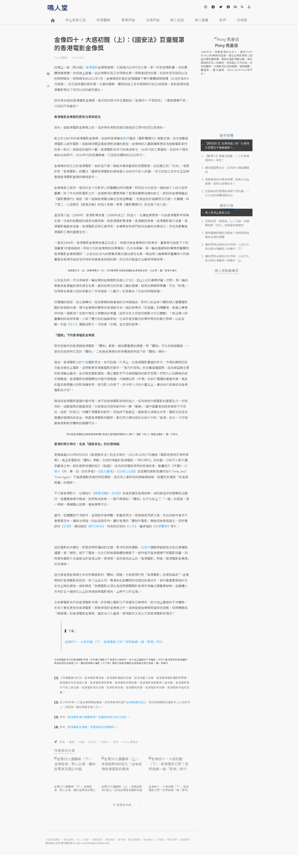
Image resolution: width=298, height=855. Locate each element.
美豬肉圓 (101, 493)
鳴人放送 (177, 19)
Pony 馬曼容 (61, 57)
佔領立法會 (126, 471)
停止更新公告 (75, 19)
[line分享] (48, 73)
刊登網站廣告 (53, 839)
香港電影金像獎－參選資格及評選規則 (91, 727)
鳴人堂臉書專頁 (227, 270)
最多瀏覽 (227, 135)
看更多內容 (124, 805)
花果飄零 (161, 526)
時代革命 (96, 526)
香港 (62, 742)
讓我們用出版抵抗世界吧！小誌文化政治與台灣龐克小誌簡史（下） (227, 246)
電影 (71, 742)
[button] (48, 85)
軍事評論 (128, 19)
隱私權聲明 (134, 839)
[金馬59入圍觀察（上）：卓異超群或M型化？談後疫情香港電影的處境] (122, 770)
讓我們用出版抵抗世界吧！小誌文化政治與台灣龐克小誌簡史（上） (227, 258)
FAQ (79, 839)
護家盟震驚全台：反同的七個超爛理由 (227, 169)
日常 (66, 526)
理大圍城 (106, 471)
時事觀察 (104, 19)
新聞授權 (97, 839)
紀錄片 (105, 742)
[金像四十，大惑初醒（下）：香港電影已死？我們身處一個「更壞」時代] (169, 770)
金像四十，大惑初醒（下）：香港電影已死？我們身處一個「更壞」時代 (114, 641)
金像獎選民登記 (136, 702)
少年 (132, 526)
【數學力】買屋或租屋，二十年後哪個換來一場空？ (227, 158)
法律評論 (153, 19)
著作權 (121, 839)
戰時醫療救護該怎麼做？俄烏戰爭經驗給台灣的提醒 (227, 235)
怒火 (73, 324)
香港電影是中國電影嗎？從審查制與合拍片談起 (97, 717)
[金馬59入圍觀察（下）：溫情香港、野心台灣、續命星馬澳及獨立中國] (75, 770)
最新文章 (227, 205)
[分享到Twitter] (48, 62)
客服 (86, 839)
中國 (81, 742)
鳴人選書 (201, 19)
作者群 (242, 19)
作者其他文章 (64, 750)
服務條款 (110, 839)
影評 (222, 19)
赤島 (116, 493)
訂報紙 (160, 839)
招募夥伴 (185, 839)
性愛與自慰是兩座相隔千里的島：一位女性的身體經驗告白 (227, 193)
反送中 (92, 742)
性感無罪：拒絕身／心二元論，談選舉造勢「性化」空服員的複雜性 (227, 223)
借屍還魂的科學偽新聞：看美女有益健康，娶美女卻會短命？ (227, 181)
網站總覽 (68, 839)
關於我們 (172, 839)
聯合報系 (148, 839)
